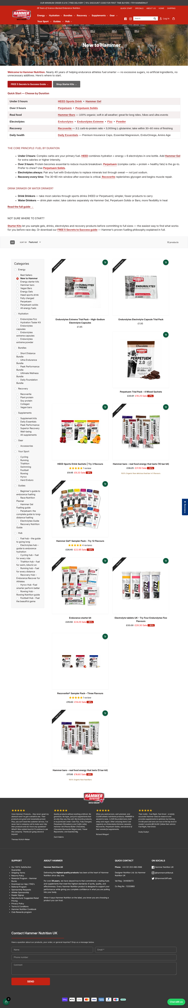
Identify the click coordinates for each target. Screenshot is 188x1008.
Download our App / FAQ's (23, 884)
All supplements (28, 434)
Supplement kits (28, 418)
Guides (21, 485)
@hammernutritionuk (163, 873)
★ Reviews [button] (185, 507)
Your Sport (23, 451)
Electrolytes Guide (29, 520)
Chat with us (176, 1002)
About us (151, 8)
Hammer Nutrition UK (164, 867)
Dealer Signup (17, 895)
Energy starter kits (29, 281)
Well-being (26, 431)
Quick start (126, 8)
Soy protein (26, 400)
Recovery (23, 388)
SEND (30, 981)
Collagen (25, 404)
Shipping (171, 8)
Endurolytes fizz (28, 319)
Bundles (22, 347)
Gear (20, 440)
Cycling (24, 457)
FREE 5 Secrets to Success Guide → (30, 84)
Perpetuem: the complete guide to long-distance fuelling (28, 514)
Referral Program (19, 887)
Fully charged (27, 298)
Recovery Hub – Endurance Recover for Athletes (28, 578)
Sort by (23, 242)
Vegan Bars (26, 288)
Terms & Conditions (19, 906)
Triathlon (24, 463)
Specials (139, 8)
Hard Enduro (26, 480)
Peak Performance (29, 425)
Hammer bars (27, 285)
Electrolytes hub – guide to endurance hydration (27, 548)
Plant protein (26, 397)
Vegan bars (26, 407)
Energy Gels (26, 291)
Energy (21, 269)
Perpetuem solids (29, 304)
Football (24, 470)
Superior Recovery (29, 428)
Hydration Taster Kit (30, 322)
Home (161, 8)
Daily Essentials (28, 421)
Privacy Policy (17, 903)
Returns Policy (17, 875)
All (12, 242)
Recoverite (25, 394)
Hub (20, 533)
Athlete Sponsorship (20, 892)
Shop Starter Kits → (66, 84)
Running (24, 460)
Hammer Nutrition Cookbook (23, 909)
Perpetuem (26, 301)
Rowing (24, 473)
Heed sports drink (29, 294)
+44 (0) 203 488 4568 (131, 867)
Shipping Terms (18, 873)
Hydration (23, 313)
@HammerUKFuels (163, 878)
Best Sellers (26, 275)
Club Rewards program (21, 912)
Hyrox (23, 476)
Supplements (25, 412)
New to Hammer (29, 278)
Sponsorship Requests (21, 890)
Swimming (25, 466)
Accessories (26, 445)
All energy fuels (28, 308)
